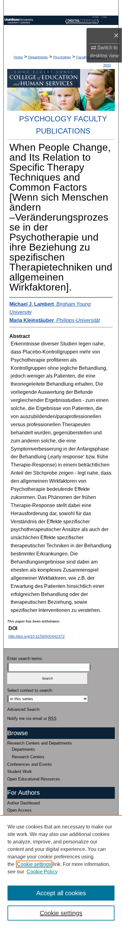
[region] (61, 871)
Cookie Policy (42, 871)
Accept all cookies (61, 893)
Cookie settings (34, 864)
